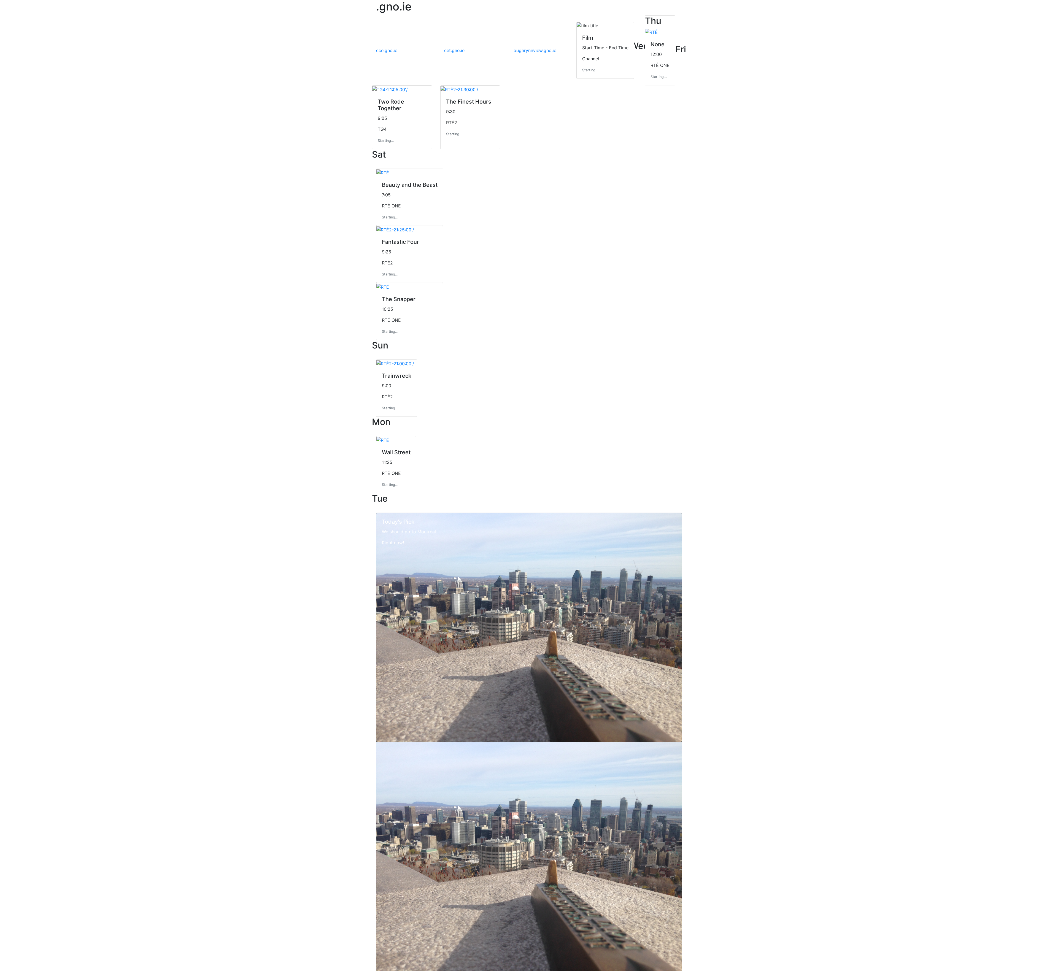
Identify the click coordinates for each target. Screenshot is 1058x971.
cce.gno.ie (386, 50)
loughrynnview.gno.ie (534, 50)
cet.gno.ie (454, 50)
